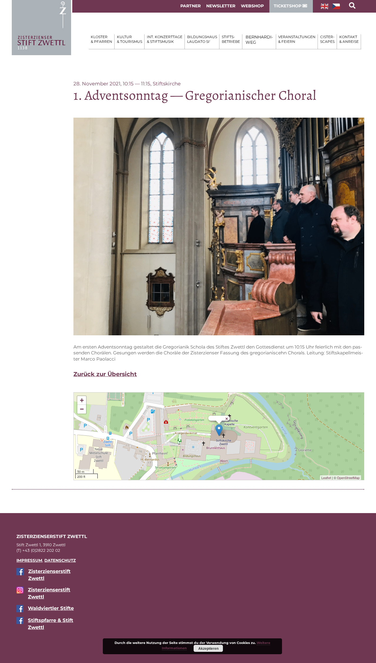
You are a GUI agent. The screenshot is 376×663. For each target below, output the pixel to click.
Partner (190, 6)
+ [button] (82, 400)
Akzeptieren (208, 648)
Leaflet (326, 477)
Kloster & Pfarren (101, 39)
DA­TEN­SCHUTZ (60, 560)
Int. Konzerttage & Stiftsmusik (164, 39)
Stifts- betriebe (231, 39)
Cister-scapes (327, 39)
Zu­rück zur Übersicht (105, 374)
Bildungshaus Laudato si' (202, 39)
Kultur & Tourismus (129, 39)
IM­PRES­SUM (29, 560)
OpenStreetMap (348, 477)
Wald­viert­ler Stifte (51, 608)
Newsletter (220, 6)
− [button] (82, 409)
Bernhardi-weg (259, 39)
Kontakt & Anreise (349, 39)
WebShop (252, 6)
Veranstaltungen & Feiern (296, 39)
